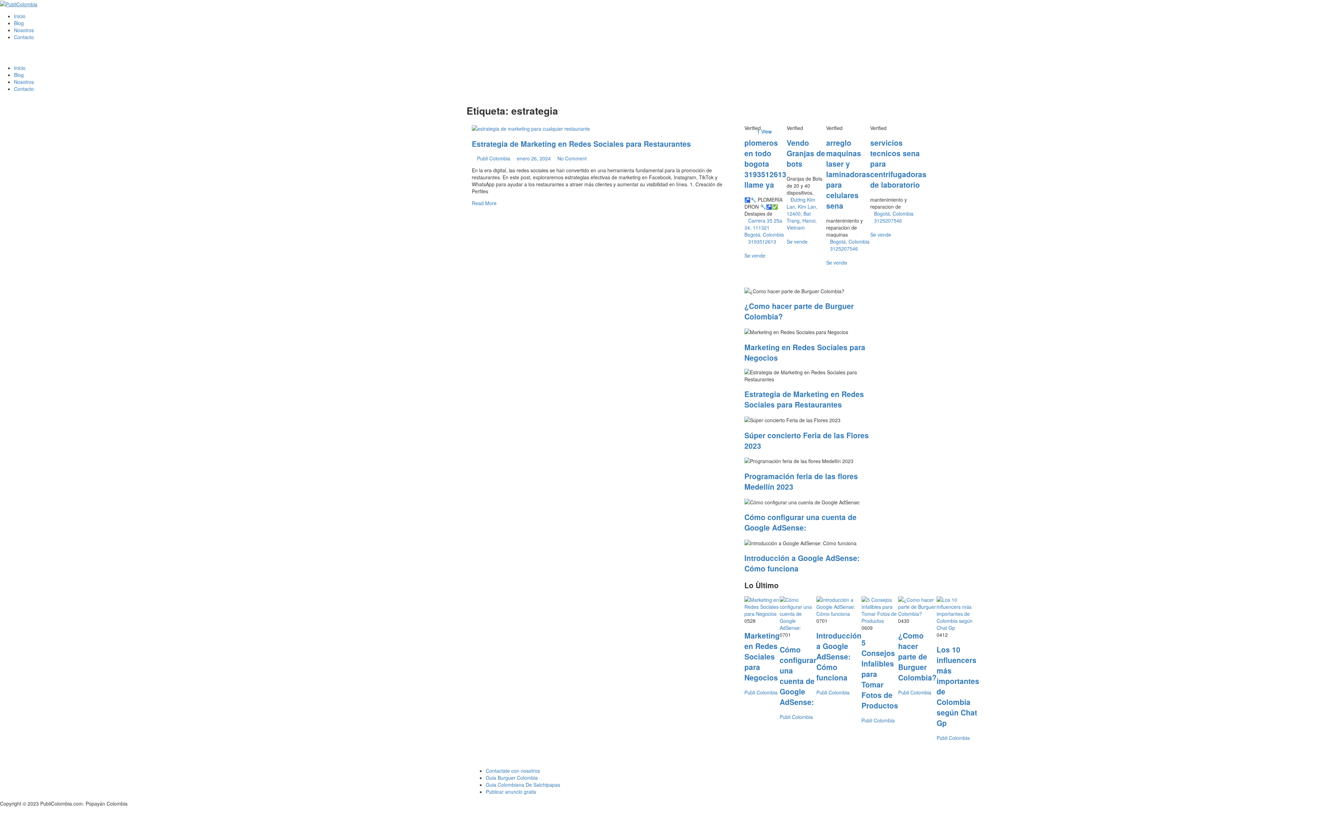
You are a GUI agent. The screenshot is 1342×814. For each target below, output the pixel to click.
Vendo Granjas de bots (806, 153)
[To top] (2, 810)
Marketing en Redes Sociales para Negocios (762, 656)
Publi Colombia (493, 158)
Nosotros (24, 30)
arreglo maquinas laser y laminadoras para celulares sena (848, 174)
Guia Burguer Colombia (512, 777)
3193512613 (762, 241)
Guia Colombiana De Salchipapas (523, 784)
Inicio (20, 16)
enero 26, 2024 (533, 158)
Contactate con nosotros (513, 770)
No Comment (571, 158)
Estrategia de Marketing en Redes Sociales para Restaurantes (581, 143)
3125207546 (844, 248)
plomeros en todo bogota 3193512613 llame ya (765, 163)
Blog (19, 23)
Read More (484, 203)
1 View (764, 131)
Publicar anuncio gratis (511, 791)
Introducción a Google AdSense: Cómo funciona (838, 656)
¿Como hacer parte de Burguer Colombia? (917, 656)
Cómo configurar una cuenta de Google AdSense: (800, 522)
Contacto (24, 37)
